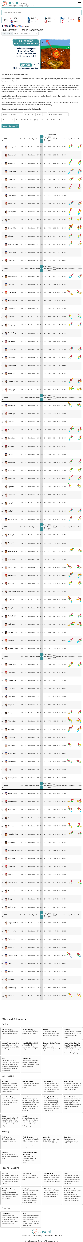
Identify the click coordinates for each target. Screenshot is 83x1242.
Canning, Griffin (12, 664)
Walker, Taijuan (12, 575)
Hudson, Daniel (12, 252)
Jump (66, 1173)
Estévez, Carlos (12, 220)
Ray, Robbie (11, 486)
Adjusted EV (26, 1058)
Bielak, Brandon (12, 608)
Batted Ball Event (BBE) (30, 1043)
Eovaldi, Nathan (12, 171)
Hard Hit (67, 1030)
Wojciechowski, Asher (14, 850)
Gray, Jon (10, 454)
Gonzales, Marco (12, 955)
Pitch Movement (28, 1137)
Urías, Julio (11, 422)
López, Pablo (11, 503)
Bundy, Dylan (11, 899)
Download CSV (13, 126)
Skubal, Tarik (11, 405)
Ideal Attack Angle (8, 1097)
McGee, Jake (11, 341)
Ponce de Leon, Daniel (14, 591)
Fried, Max (11, 600)
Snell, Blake (11, 317)
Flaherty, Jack (11, 478)
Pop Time (5, 1173)
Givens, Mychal (12, 365)
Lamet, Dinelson (12, 195)
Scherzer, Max (11, 357)
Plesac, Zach (11, 672)
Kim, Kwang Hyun (12, 931)
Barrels (45, 1030)
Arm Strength (26, 1173)
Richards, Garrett (12, 300)
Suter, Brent (11, 996)
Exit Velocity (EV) (7, 1030)
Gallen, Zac (11, 583)
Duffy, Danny (11, 705)
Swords (24, 1116)
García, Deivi (11, 737)
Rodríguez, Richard (13, 632)
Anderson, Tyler (12, 891)
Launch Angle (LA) (28, 1030)
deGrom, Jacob (12, 147)
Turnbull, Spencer (12, 535)
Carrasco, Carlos (12, 551)
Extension (5, 1152)
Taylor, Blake (11, 543)
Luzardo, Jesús (12, 292)
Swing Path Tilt (49, 1097)
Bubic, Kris (11, 826)
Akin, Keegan (11, 745)
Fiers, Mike (11, 980)
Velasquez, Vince (12, 519)
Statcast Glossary (14, 1019)
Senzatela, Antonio (13, 382)
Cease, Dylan (11, 163)
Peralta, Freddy (12, 616)
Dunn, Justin (11, 842)
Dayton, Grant (11, 866)
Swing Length (48, 1081)
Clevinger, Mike (12, 309)
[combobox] (41, 12)
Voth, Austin (11, 729)
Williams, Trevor (12, 801)
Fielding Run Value (28, 1189)
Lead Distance (48, 1173)
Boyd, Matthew (12, 761)
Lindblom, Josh (12, 907)
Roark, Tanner (11, 858)
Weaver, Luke (11, 462)
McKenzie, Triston (13, 648)
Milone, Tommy (12, 988)
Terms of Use (26, 1235)
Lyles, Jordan (11, 688)
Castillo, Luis (11, 179)
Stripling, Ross (12, 753)
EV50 (3, 1058)
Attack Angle (68, 1081)
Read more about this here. (43, 105)
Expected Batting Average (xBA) (51, 1044)
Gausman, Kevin (12, 349)
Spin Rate (67, 1137)
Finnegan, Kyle (12, 325)
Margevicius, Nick (13, 923)
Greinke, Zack (11, 963)
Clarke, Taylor (11, 390)
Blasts (4, 1116)
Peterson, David (12, 721)
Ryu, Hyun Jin (11, 939)
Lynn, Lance (11, 446)
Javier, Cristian (12, 713)
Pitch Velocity (6, 1137)
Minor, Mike (11, 874)
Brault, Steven (11, 696)
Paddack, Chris (12, 430)
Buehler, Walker (12, 228)
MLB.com (58, 1235)
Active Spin (47, 1137)
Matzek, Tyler (11, 413)
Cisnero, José (11, 260)
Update (4, 126)
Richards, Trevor (12, 883)
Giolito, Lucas (11, 470)
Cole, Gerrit (11, 236)
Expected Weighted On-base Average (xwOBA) (72, 1044)
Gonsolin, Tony (12, 333)
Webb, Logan (11, 624)
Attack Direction (27, 1097)
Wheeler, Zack (12, 203)
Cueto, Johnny (11, 818)
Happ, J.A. (10, 770)
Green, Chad (11, 284)
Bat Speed (5, 1081)
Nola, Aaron (11, 640)
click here (50, 92)
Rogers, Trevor (12, 567)
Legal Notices (49, 1235)
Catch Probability (49, 1189)
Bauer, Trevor (11, 559)
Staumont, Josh (12, 155)
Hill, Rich (10, 971)
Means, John (11, 495)
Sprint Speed (6, 1214)
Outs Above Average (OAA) (8, 1190)
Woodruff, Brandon (13, 244)
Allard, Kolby (11, 810)
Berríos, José (11, 373)
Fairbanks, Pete (12, 187)
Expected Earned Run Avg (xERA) (30, 1153)
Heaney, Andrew (12, 793)
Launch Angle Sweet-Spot (10, 1043)
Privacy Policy (37, 1235)
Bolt (24, 1214)
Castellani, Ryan (12, 680)
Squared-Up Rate (69, 1097)
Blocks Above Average (71, 1189)
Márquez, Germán (13, 276)
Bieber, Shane (11, 438)
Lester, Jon (11, 947)
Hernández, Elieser (13, 834)
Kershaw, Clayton (12, 778)
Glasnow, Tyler (12, 212)
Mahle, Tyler (11, 511)
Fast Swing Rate (27, 1081)
